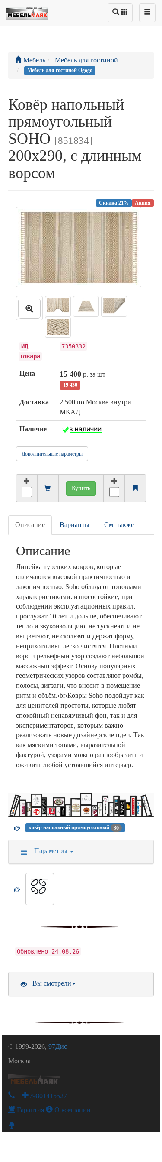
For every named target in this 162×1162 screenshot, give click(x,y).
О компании (72, 1109)
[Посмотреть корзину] (47, 488)
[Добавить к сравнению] (114, 488)
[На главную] (27, 11)
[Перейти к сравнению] (135, 488)
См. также (119, 524)
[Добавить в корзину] (26, 488)
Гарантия (29, 1109)
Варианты (74, 524)
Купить (81, 488)
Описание (30, 524)
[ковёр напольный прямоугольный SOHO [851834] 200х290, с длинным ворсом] (29, 308)
